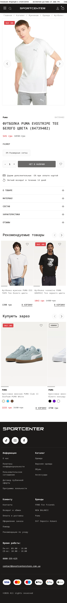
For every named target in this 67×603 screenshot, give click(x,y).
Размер (6, 144)
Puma (37, 515)
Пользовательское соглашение (12, 473)
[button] (7, 64)
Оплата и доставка (13, 515)
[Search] (10, 8)
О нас (6, 458)
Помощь (6, 526)
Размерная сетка (18, 152)
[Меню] (5, 8)
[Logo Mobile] (33, 8)
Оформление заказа (13, 521)
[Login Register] (57, 8)
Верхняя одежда (43, 463)
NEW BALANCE (42, 510)
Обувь (38, 469)
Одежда (38, 458)
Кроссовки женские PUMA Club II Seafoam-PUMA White (20, 395)
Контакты (7, 504)
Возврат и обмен (12, 510)
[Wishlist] (60, 164)
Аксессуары (41, 474)
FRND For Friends (45, 504)
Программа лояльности (15, 488)
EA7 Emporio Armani (46, 521)
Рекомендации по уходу (15, 532)
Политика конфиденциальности (14, 465)
